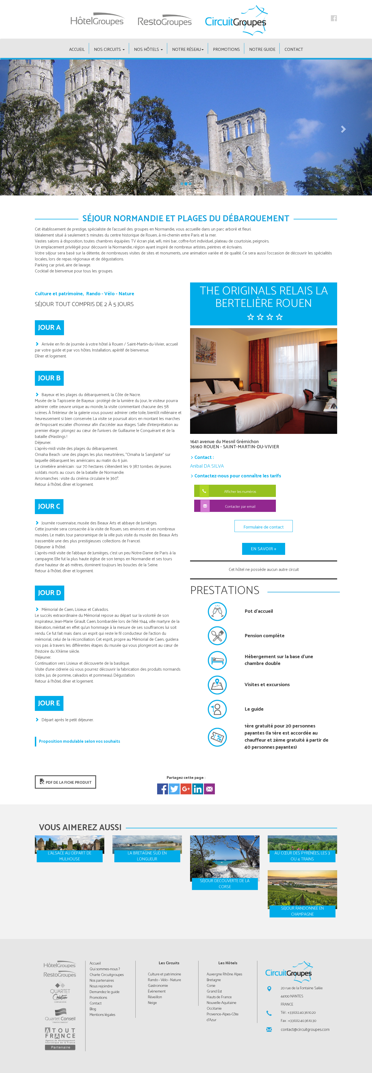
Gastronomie (158, 986)
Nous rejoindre (101, 986)
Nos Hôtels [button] (147, 49)
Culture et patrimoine (164, 974)
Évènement (157, 991)
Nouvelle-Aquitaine (221, 1003)
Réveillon (155, 997)
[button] (28, 127)
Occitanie (214, 1009)
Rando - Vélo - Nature (164, 980)
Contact (294, 49)
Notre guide (262, 49)
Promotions (226, 49)
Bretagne (214, 980)
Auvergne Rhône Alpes (224, 974)
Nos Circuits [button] (108, 49)
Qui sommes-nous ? (105, 969)
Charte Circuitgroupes (107, 975)
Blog (93, 1009)
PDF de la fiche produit (68, 783)
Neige (152, 1003)
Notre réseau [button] (186, 49)
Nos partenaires (102, 981)
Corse (211, 986)
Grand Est (214, 991)
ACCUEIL (77, 49)
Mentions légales (102, 1015)
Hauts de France (219, 997)
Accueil (95, 963)
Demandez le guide (105, 992)
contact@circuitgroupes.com (305, 1030)
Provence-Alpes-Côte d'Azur (223, 1017)
